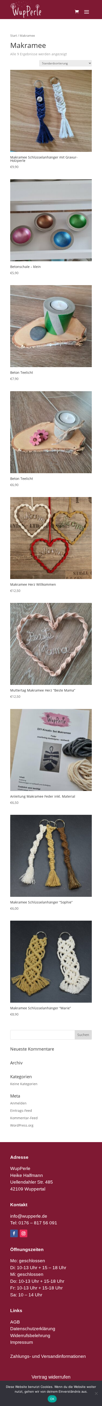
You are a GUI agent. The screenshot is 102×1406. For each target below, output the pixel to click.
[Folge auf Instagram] (23, 1233)
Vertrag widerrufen (51, 1377)
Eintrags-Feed (21, 1110)
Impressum (21, 1342)
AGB (15, 1321)
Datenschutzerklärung (32, 1328)
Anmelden (18, 1103)
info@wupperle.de (28, 1216)
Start (13, 35)
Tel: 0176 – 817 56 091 (33, 1222)
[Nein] (96, 1393)
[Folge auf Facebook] (14, 1233)
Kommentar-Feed (24, 1118)
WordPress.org (21, 1125)
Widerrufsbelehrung (30, 1335)
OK (52, 1399)
